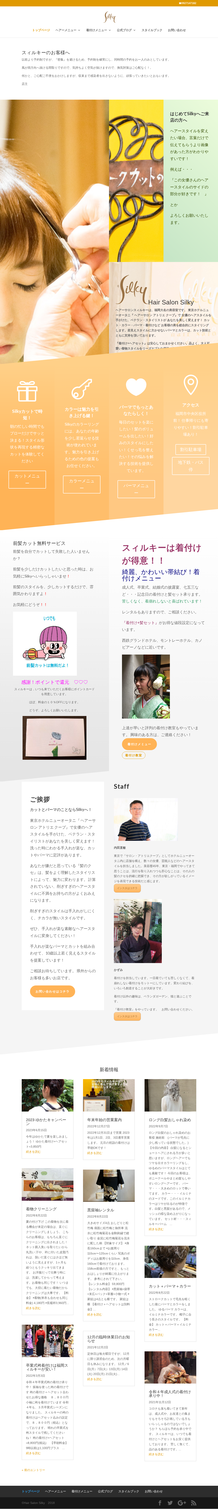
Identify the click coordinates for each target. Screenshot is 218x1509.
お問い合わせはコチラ (53, 991)
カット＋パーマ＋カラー (170, 1286)
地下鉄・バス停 (191, 466)
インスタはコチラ (127, 888)
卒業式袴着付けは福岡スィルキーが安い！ (47, 1367)
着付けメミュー (139, 744)
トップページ (41, 30)
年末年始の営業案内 (104, 1120)
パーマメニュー (136, 489)
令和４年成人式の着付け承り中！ (170, 1394)
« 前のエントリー (33, 1470)
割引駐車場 (190, 449)
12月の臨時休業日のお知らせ (108, 1339)
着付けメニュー (96, 30)
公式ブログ (124, 30)
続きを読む (33, 1151)
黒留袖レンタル (100, 1210)
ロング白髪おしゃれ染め (170, 1120)
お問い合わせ (177, 30)
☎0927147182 (187, 3)
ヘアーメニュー (66, 30)
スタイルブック (152, 30)
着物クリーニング (41, 1209)
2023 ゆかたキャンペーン (46, 1122)
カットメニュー (27, 480)
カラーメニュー (82, 484)
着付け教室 (133, 755)
